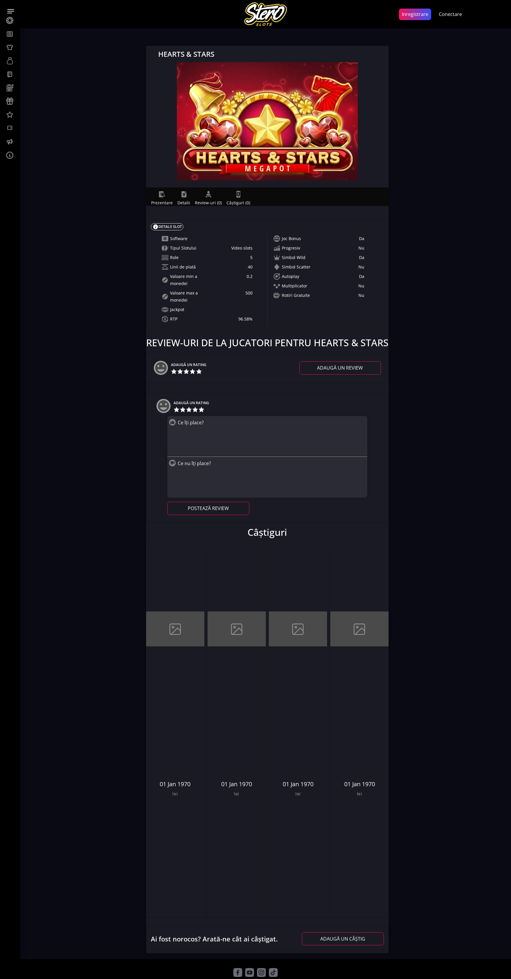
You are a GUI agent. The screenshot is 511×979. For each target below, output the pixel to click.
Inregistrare (415, 14)
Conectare (450, 14)
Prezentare (162, 202)
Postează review (208, 508)
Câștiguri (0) (238, 202)
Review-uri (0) (208, 202)
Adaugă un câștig (342, 939)
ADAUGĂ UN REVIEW (340, 368)
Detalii (183, 202)
